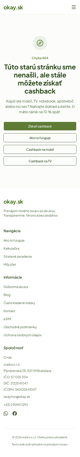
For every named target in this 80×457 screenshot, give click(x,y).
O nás (8, 357)
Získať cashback (40, 126)
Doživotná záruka (16, 287)
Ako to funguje (40, 138)
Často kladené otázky (19, 303)
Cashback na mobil (40, 149)
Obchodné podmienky (20, 327)
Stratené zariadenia (18, 256)
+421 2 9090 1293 (16, 405)
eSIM (7, 319)
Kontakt (9, 311)
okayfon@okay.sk (17, 396)
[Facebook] (15, 413)
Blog (7, 295)
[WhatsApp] (6, 413)
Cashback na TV (40, 161)
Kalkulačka (11, 248)
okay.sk (13, 7)
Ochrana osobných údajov (23, 335)
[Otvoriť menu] (73, 7)
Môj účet (10, 264)
